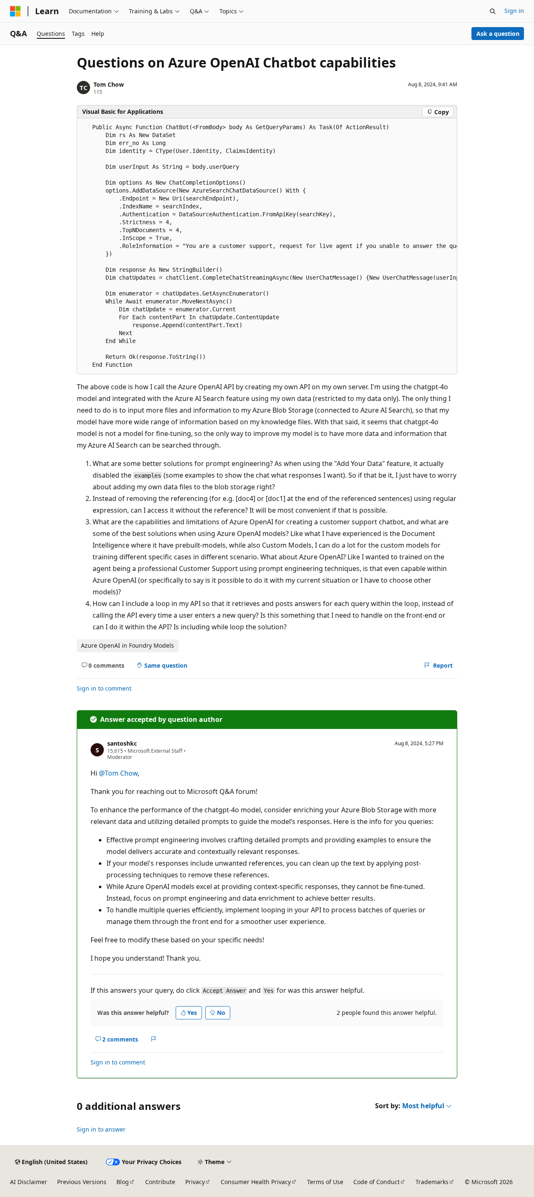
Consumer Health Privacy (256, 1182)
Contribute (160, 1182)
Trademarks (432, 1182)
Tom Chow (108, 84)
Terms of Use (325, 1182)
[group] (267, 246)
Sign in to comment (104, 688)
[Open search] (492, 11)
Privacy (195, 1182)
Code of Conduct (376, 1182)
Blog (122, 1182)
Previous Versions (81, 1182)
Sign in (514, 11)
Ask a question (497, 34)
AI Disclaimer (28, 1182)
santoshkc (122, 743)
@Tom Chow (118, 773)
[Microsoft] (15, 11)
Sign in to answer (101, 1129)
